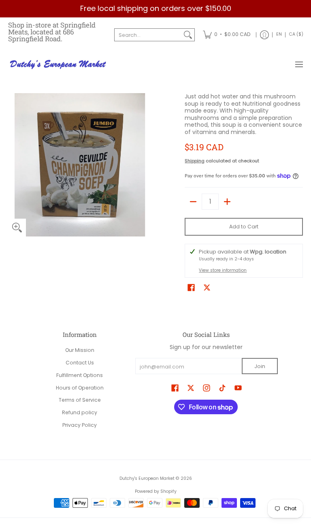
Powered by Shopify (156, 491)
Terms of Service (80, 399)
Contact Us (80, 362)
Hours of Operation (80, 387)
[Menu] (298, 64)
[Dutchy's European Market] (58, 64)
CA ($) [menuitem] (296, 34)
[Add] (227, 201)
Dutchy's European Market (147, 478)
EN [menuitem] (279, 34)
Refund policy (79, 412)
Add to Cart (243, 226)
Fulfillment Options (79, 375)
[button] (191, 287)
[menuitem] (226, 34)
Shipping (194, 161)
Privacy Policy (79, 425)
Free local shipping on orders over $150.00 (155, 8)
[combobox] (148, 35)
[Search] (187, 35)
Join (259, 366)
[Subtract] (193, 201)
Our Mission (79, 350)
